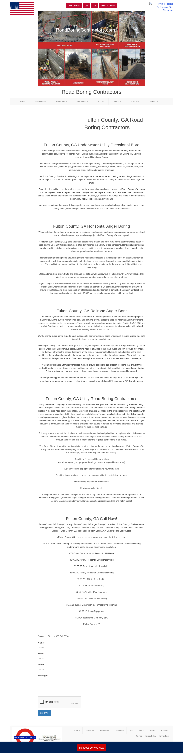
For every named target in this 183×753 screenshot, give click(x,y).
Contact (153, 101)
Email (41, 653)
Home (22, 101)
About (134, 101)
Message (43, 675)
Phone (41, 664)
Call (86, 6)
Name (41, 642)
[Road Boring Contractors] (37, 737)
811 (100, 101)
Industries (60, 101)
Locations (82, 101)
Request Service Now (91, 747)
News (117, 101)
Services (39, 101)
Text (94, 6)
